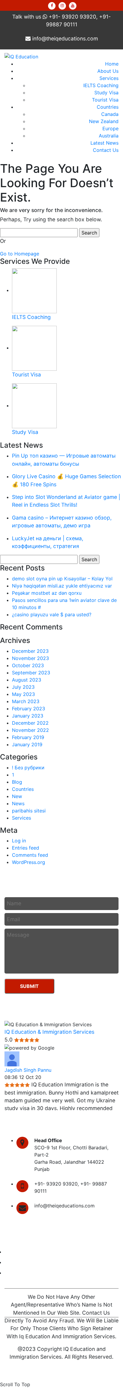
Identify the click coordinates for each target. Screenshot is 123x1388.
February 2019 (28, 737)
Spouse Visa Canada (27, 1262)
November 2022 (30, 730)
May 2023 (23, 694)
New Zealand (104, 121)
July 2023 (23, 687)
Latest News (104, 143)
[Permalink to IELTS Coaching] (34, 290)
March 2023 (25, 701)
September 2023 (31, 673)
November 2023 (30, 658)
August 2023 (26, 680)
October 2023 (28, 665)
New (17, 796)
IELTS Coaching (101, 85)
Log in (19, 841)
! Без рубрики (28, 768)
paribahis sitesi (29, 811)
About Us (108, 71)
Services (109, 78)
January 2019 (27, 744)
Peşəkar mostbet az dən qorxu (47, 593)
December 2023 (30, 651)
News (18, 803)
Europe (110, 128)
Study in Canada (23, 1252)
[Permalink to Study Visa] (34, 405)
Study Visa (106, 93)
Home (112, 64)
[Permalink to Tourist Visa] (34, 348)
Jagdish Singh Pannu (27, 1070)
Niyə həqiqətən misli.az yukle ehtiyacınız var (62, 586)
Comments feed (30, 855)
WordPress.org (28, 862)
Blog (17, 782)
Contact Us (106, 150)
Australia (109, 136)
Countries (108, 107)
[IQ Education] (21, 56)
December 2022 (30, 723)
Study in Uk (17, 1273)
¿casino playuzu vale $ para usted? (51, 614)
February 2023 (28, 709)
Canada (110, 114)
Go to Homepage (19, 254)
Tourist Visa (105, 100)
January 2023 (27, 716)
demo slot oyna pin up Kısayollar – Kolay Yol (62, 579)
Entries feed (25, 848)
